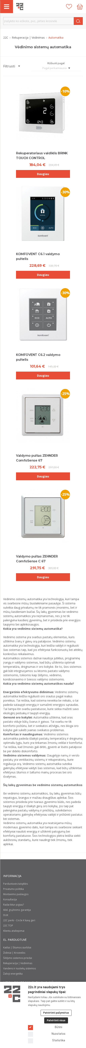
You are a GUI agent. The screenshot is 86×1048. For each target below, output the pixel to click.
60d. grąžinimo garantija (17, 910)
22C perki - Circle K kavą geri (19, 920)
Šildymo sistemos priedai (17, 958)
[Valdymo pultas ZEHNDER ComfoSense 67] (43, 415)
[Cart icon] (80, 7)
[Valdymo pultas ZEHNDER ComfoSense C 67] (43, 516)
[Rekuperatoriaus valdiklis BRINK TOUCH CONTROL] (43, 113)
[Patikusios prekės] (69, 7)
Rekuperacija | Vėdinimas (29, 37)
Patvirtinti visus (56, 1020)
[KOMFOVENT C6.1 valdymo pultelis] (43, 214)
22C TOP (8, 925)
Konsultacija (10, 899)
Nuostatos (58, 1033)
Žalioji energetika (13, 973)
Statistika (58, 1040)
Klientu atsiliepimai (13, 931)
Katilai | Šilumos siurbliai (17, 947)
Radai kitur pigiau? (13, 904)
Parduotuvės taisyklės (15, 883)
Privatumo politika (13, 889)
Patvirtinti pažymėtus (56, 1012)
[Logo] (12, 994)
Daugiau (43, 174)
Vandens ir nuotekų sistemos (19, 968)
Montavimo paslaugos (15, 894)
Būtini (58, 1027)
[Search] (78, 21)
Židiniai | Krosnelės (14, 952)
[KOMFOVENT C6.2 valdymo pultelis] (43, 314)
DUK (5, 915)
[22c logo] (19, 6)
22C (6, 37)
